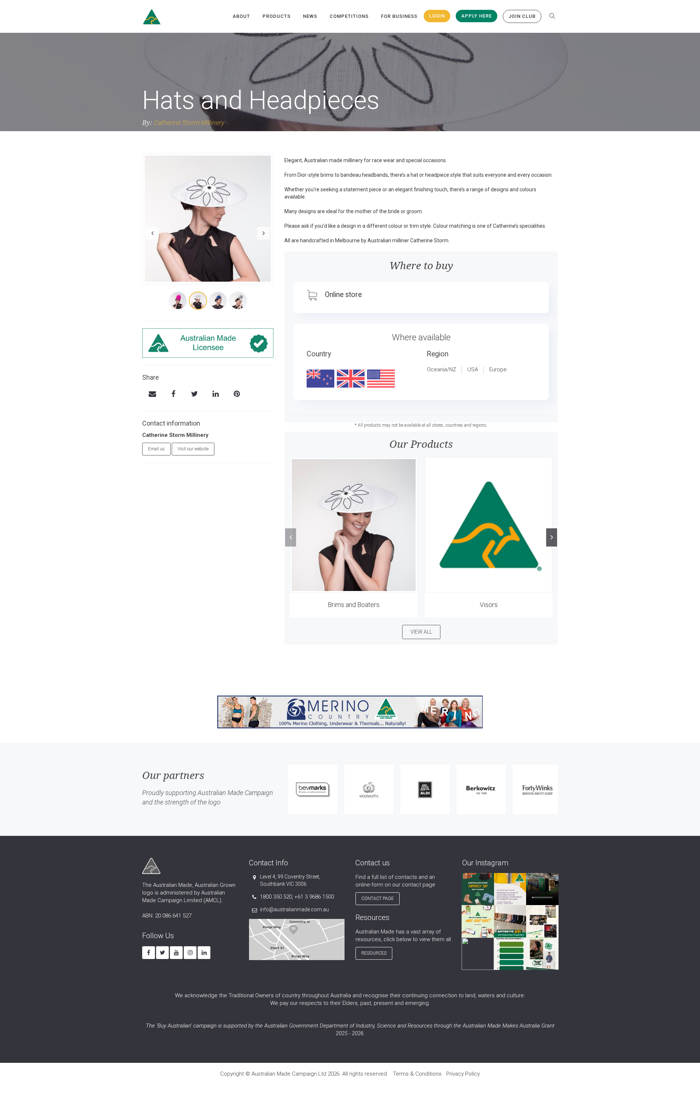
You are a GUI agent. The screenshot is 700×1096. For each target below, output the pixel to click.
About (241, 16)
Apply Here (476, 16)
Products (276, 16)
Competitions (349, 16)
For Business (399, 16)
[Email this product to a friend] (152, 394)
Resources (373, 953)
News (310, 16)
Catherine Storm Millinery (189, 122)
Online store (343, 294)
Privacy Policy (463, 1073)
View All (421, 632)
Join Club (522, 16)
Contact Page (377, 898)
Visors (489, 604)
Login (437, 16)
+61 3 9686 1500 (314, 896)
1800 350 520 (276, 896)
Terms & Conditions (417, 1073)
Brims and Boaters (354, 604)
